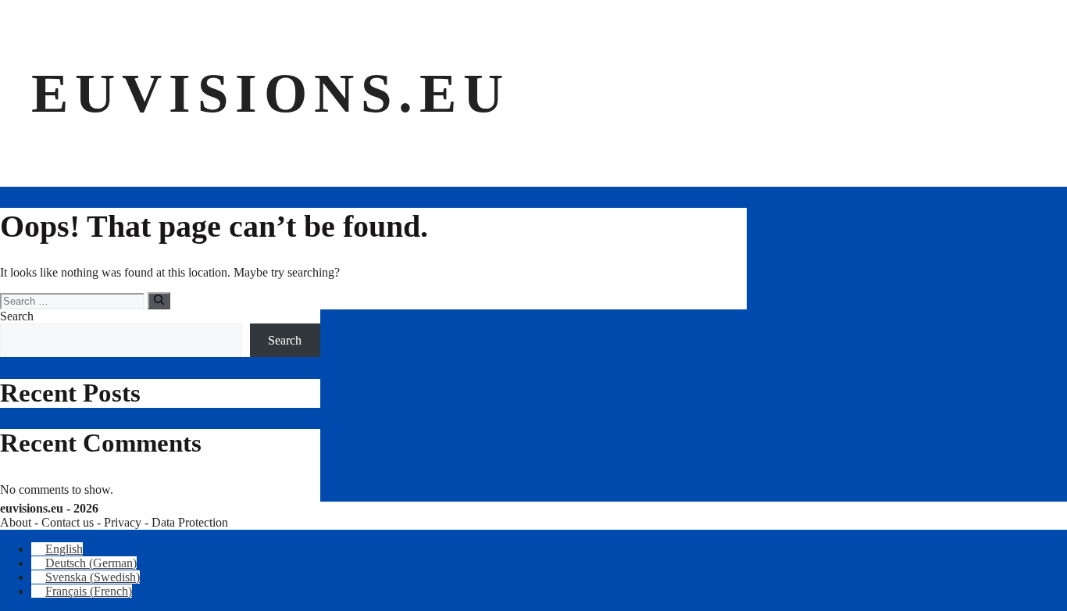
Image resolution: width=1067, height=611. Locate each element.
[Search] (159, 300)
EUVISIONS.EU (270, 93)
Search (17, 316)
